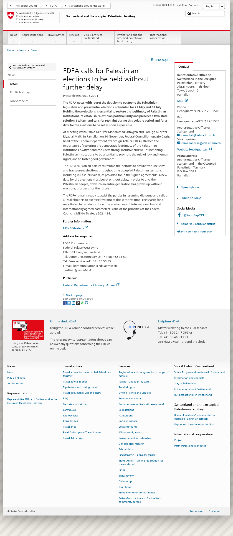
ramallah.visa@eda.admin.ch (201, 143)
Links (122, 470)
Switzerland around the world (87, 5)
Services (74, 34)
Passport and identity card (134, 381)
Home (10, 50)
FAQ (65, 398)
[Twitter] (69, 302)
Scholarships (126, 449)
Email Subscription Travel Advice (82, 432)
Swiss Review (126, 475)
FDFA (53, 5)
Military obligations (130, 432)
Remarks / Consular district (197, 223)
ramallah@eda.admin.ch (198, 135)
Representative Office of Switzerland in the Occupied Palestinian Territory (32, 401)
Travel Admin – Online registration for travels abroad (141, 462)
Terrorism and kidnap (75, 404)
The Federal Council (26, 5)
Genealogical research (131, 443)
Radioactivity (70, 415)
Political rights (127, 387)
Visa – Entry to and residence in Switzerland (199, 372)
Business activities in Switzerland (193, 394)
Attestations (126, 415)
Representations (32, 34)
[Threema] (78, 302)
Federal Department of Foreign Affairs (89, 285)
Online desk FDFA (63, 321)
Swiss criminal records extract (135, 438)
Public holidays (191, 198)
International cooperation (158, 36)
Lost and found (128, 427)
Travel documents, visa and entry (82, 393)
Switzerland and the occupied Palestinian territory (129, 38)
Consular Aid (70, 421)
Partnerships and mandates (190, 445)
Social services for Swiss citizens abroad (141, 404)
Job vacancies (15, 383)
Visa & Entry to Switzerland (93, 36)
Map (180, 100)
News (13, 34)
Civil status (125, 487)
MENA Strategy (73, 228)
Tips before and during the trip (81, 387)
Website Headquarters (192, 149)
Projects (178, 440)
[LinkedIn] (74, 302)
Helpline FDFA (168, 321)
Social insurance (128, 421)
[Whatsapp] (82, 302)
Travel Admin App (73, 438)
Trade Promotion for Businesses (137, 492)
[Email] (86, 302)
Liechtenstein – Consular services (137, 455)
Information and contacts (189, 378)
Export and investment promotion (194, 424)
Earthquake (69, 409)
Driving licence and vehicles (135, 393)
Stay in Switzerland (185, 383)
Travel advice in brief (75, 381)
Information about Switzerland (192, 389)
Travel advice (56, 34)
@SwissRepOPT (193, 215)
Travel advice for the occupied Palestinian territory (87, 374)
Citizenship (125, 481)
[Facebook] (65, 302)
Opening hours (189, 187)
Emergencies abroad (130, 398)
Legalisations (126, 409)
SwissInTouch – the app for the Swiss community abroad (140, 500)
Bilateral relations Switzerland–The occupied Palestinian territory (194, 417)
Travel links (69, 427)
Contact (182, 66)
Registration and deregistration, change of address (143, 374)
